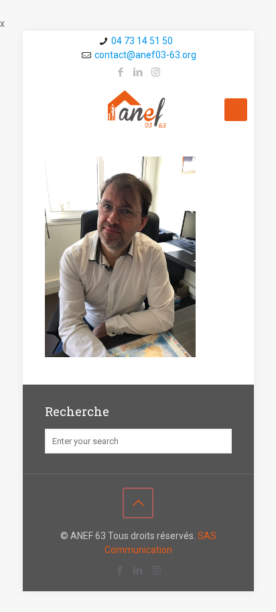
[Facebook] (121, 72)
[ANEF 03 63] (138, 110)
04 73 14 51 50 (142, 40)
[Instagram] (156, 72)
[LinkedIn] (138, 72)
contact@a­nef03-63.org (145, 54)
